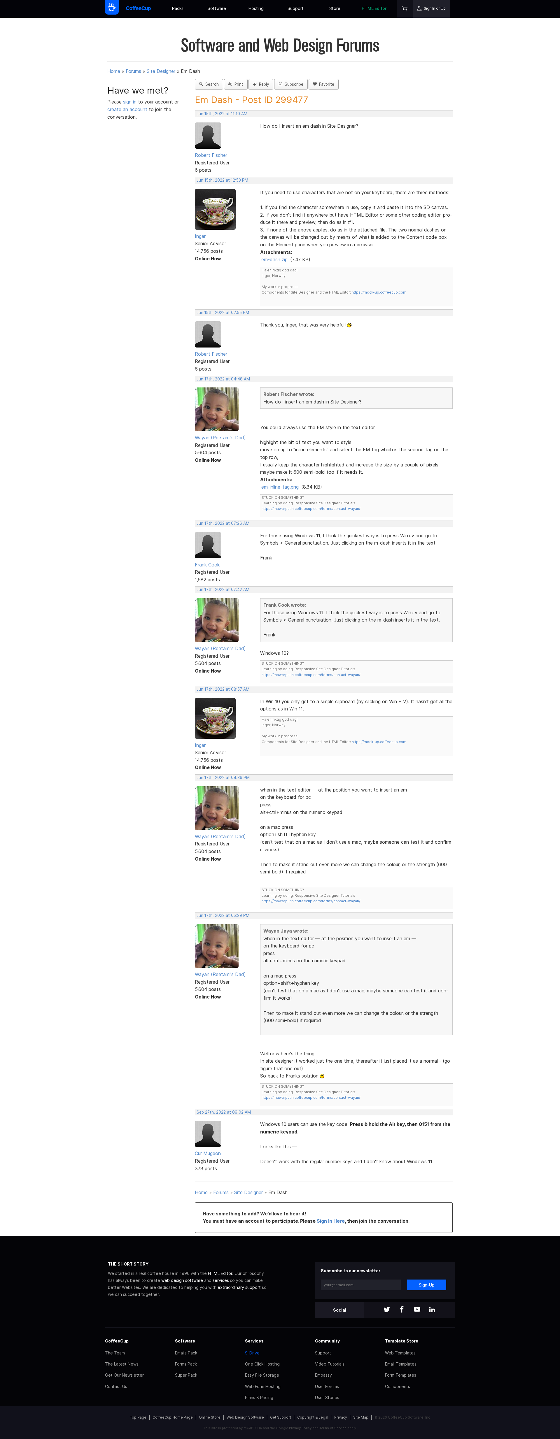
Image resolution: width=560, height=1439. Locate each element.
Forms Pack (186, 1363)
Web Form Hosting (263, 1386)
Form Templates (400, 1375)
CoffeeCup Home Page (173, 1417)
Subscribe (292, 84)
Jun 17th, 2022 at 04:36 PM (223, 777)
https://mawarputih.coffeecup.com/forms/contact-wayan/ (311, 508)
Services (254, 1340)
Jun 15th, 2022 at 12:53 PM (222, 180)
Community (327, 1340)
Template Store (401, 1340)
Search (211, 84)
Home (113, 71)
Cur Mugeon (208, 1153)
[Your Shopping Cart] (405, 9)
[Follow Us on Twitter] (386, 1310)
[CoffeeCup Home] (138, 9)
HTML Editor (374, 8)
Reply (263, 84)
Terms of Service (332, 1428)
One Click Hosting (262, 1363)
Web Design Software (245, 1417)
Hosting (256, 8)
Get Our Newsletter (124, 1375)
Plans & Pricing (259, 1397)
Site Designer (161, 71)
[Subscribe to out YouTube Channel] (417, 1310)
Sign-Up (427, 1284)
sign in (130, 102)
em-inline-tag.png (280, 487)
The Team (115, 1352)
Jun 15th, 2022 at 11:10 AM (222, 113)
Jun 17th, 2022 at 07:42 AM (223, 589)
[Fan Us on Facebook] (402, 1310)
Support (296, 8)
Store (334, 8)
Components (397, 1386)
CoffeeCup (117, 1340)
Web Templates (400, 1352)
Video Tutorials (329, 1363)
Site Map (360, 1417)
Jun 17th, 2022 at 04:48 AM (223, 379)
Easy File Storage (262, 1375)
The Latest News (122, 1363)
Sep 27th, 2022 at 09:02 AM (224, 1112)
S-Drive (252, 1352)
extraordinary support (239, 1287)
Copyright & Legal (312, 1417)
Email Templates (400, 1363)
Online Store (209, 1417)
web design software (182, 1280)
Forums (133, 71)
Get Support (280, 1417)
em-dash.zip (274, 259)
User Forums (327, 1386)
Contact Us (116, 1386)
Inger (200, 236)
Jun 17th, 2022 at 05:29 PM (223, 915)
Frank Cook (207, 565)
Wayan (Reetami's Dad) (220, 438)
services (221, 1280)
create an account (127, 109)
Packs (177, 8)
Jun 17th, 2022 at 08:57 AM (223, 689)
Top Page (138, 1417)
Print (237, 84)
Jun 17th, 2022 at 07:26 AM (223, 523)
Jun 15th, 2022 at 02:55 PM (223, 312)
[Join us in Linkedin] (432, 1310)
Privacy (340, 1417)
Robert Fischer (211, 155)
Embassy (323, 1375)
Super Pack (186, 1375)
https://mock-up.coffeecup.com (379, 292)
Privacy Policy (300, 1428)
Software (217, 8)
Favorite (325, 84)
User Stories (327, 1397)
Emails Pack (186, 1352)
